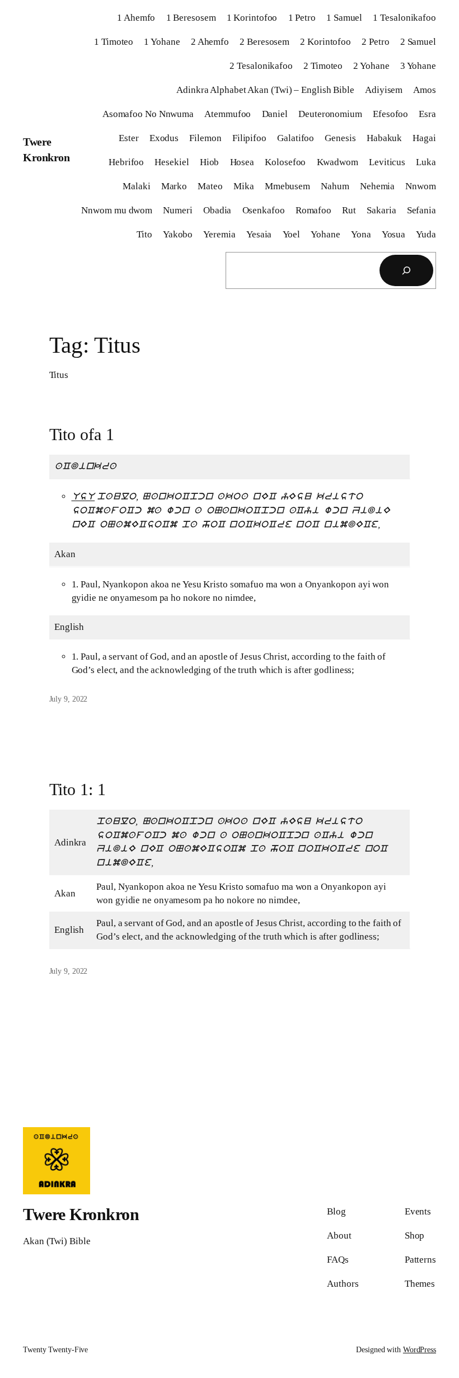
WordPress (419, 1350)
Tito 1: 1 (77, 789)
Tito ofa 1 (81, 434)
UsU (83, 497)
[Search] (406, 270)
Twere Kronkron (81, 1214)
